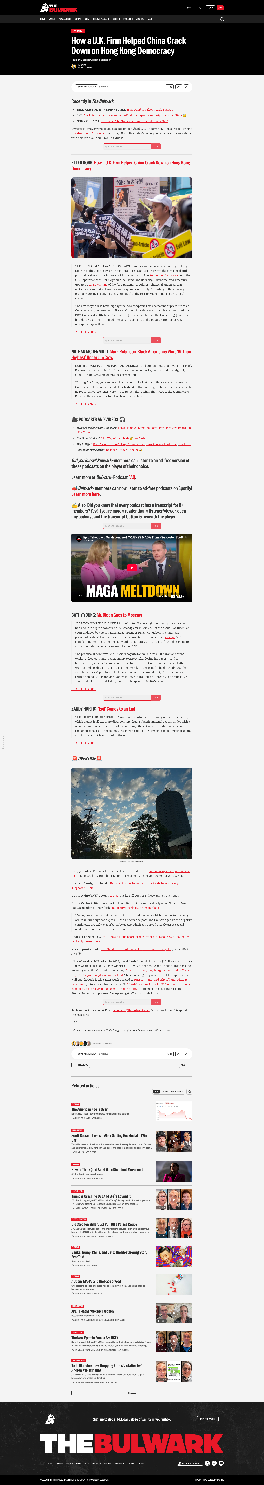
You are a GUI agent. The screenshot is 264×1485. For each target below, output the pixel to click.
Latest (165, 1091)
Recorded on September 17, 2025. (87, 1315)
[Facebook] (214, 1463)
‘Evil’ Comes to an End (116, 708)
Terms (204, 1480)
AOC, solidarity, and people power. (88, 1174)
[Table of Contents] (3, 742)
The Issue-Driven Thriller (121, 450)
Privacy (197, 1480)
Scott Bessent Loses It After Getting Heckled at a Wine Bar (110, 1138)
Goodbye (170, 637)
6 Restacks (107, 1043)
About (151, 19)
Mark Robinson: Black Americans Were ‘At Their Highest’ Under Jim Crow (131, 354)
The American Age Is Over (90, 1109)
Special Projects (101, 19)
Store (190, 7)
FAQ (199, 7)
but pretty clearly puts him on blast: (135, 908)
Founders (128, 19)
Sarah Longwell (82, 1208)
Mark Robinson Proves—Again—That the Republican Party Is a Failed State (133, 115)
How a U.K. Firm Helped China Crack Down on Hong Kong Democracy (131, 165)
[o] (174, 1141)
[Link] (67, 101)
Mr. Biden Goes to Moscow (119, 615)
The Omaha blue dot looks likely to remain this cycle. (136, 949)
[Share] (186, 86)
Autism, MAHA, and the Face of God (96, 1281)
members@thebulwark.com (131, 1010)
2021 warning (98, 284)
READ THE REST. (84, 332)
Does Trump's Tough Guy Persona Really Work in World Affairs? (135, 444)
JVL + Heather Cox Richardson (93, 1311)
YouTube (84, 432)
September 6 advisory (163, 275)
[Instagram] (207, 1463)
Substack (104, 1480)
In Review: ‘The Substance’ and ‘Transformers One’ (134, 121)
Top (156, 1091)
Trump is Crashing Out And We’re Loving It (101, 1196)
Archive (140, 19)
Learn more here (86, 494)
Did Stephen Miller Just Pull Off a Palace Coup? (104, 1224)
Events (116, 19)
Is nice (114, 895)
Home (42, 19)
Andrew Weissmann (83, 1382)
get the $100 (129, 989)
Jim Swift (82, 65)
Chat (87, 19)
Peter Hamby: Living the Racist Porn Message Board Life (155, 428)
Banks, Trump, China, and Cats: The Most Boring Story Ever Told (109, 1254)
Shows (78, 19)
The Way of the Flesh (115, 438)
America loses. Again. (82, 1261)
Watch (52, 19)
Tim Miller (79, 1152)
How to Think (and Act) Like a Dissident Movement (107, 1169)
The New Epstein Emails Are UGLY (95, 1337)
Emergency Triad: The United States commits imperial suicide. (100, 1113)
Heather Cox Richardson (102, 1320)
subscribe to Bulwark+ (90, 133)
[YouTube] (221, 1463)
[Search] (222, 19)
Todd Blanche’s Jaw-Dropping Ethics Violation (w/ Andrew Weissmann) (107, 1368)
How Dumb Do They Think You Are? (150, 109)
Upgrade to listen (87, 86)
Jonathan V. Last (82, 1118)
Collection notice (216, 1480)
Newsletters (65, 19)
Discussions (177, 1091)
